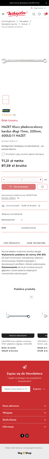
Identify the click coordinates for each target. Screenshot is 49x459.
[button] (9, 115)
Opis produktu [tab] (12, 243)
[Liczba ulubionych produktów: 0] (39, 14)
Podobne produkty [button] (24, 289)
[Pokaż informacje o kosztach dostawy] (39, 205)
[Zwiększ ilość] (40, 179)
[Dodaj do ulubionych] (42, 187)
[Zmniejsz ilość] (4, 179)
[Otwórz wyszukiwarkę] (33, 14)
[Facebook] (22, 435)
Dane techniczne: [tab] (36, 243)
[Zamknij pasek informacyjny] (46, 3)
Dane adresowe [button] (11, 406)
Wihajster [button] (8, 412)
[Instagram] (27, 435)
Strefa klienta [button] (9, 419)
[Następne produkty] (42, 313)
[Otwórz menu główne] (3, 13)
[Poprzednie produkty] (6, 313)
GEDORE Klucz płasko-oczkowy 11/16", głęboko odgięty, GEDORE (17, 342)
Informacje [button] (8, 426)
